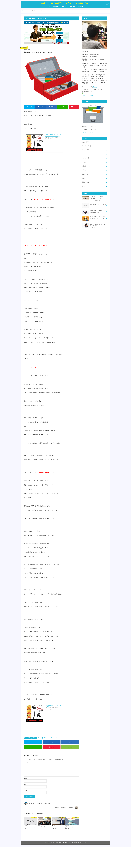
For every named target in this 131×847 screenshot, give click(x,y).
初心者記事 (86, 166)
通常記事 (85, 182)
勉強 (56, 737)
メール (26, 784)
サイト (25, 790)
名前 (25, 778)
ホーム (49, 6)
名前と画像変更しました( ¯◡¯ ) (98, 205)
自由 (84, 178)
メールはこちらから (88, 132)
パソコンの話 (86, 158)
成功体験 (85, 174)
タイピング (85, 150)
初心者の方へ (56, 6)
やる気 (40, 737)
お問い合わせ (80, 6)
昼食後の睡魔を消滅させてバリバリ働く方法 (98, 211)
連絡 (84, 186)
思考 (84, 170)
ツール (35, 737)
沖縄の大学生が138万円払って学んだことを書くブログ (65, 3)
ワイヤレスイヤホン (48, 737)
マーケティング (87, 162)
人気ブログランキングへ (88, 95)
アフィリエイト (87, 146)
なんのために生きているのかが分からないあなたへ (98, 225)
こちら (95, 87)
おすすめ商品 (28, 737)
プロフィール (64, 6)
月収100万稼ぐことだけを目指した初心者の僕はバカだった (97, 218)
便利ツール (72, 6)
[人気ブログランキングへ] (82, 93)
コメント (26, 762)
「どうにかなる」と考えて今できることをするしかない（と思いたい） (98, 198)
